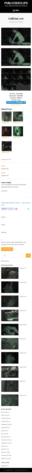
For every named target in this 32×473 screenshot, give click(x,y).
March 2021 (4, 452)
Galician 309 (23, 282)
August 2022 (4, 427)
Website (3, 232)
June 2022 (3, 433)
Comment (4, 191)
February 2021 (5, 455)
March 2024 (4, 412)
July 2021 (3, 446)
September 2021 (5, 443)
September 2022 (5, 424)
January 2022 (4, 437)
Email (3, 225)
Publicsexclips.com (23, 470)
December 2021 (5, 440)
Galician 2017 (8, 159)
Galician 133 (23, 268)
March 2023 (4, 415)
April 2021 (3, 449)
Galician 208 (23, 367)
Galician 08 (23, 339)
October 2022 (5, 421)
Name (3, 217)
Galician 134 (23, 395)
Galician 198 (23, 296)
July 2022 (3, 430)
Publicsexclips (16, 3)
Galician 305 (23, 353)
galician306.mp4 (16, 105)
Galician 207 (23, 310)
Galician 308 (23, 324)
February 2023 (5, 418)
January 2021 (4, 458)
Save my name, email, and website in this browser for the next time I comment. (13, 243)
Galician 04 (23, 381)
